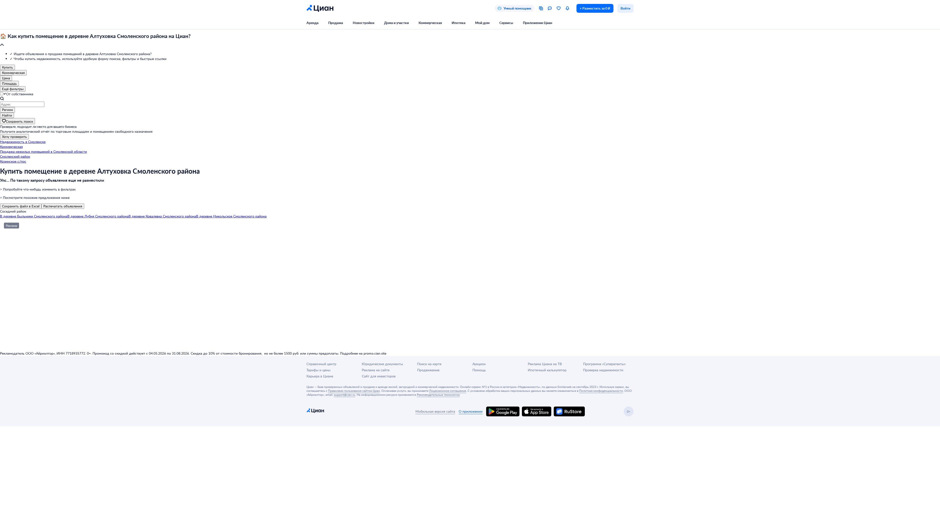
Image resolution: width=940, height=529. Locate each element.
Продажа (335, 22)
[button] (470, 41)
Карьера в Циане (319, 376)
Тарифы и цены (318, 370)
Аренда (312, 22)
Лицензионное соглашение (447, 391)
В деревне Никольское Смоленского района (231, 216)
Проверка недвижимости (603, 370)
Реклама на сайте (375, 370)
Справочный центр (321, 363)
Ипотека (458, 22)
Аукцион (479, 363)
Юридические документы (382, 363)
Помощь (479, 370)
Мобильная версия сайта (435, 411)
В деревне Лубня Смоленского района (98, 216)
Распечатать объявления (62, 206)
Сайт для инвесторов (379, 376)
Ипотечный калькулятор (547, 370)
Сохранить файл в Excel (20, 206)
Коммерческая (430, 22)
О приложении (470, 411)
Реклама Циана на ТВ (545, 363)
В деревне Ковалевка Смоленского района (162, 216)
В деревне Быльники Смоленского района (33, 216)
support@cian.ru (344, 395)
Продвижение (428, 370)
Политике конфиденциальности (601, 391)
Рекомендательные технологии (438, 395)
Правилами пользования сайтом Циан (354, 391)
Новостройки (363, 22)
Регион (7, 109)
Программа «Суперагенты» (604, 363)
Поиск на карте (429, 363)
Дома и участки (396, 22)
